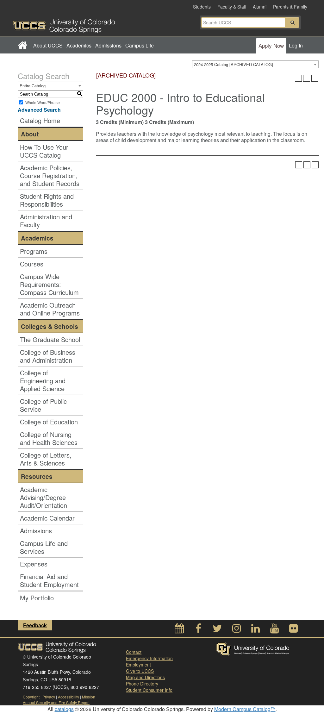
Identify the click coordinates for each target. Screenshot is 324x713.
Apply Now (271, 45)
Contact (133, 652)
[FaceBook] (198, 630)
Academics (78, 45)
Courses (31, 263)
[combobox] (255, 64)
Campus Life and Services (44, 547)
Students (202, 6)
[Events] (179, 630)
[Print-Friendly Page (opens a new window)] (306, 78)
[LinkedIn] (255, 630)
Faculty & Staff (231, 6)
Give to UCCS (140, 671)
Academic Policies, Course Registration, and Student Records (49, 175)
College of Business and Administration (47, 356)
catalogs (64, 709)
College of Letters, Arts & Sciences (46, 458)
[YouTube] (274, 630)
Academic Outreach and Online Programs (50, 308)
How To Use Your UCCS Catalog (44, 150)
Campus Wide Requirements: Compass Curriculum (49, 284)
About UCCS (48, 45)
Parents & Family (290, 6)
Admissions (108, 45)
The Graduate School (50, 339)
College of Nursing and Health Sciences (49, 438)
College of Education (49, 421)
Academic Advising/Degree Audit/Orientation (43, 497)
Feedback (35, 625)
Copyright (31, 696)
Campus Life (139, 45)
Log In (296, 45)
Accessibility (68, 696)
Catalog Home (40, 120)
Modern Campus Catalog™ (245, 709)
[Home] (22, 45)
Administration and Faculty (46, 220)
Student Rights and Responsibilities (47, 200)
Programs (33, 251)
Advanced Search (39, 109)
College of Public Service (43, 405)
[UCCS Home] (87, 24)
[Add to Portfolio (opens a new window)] (298, 78)
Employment (138, 664)
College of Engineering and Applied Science (42, 380)
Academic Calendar (47, 517)
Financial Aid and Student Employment (49, 580)
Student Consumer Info (149, 690)
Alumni (259, 6)
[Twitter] (217, 630)
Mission (88, 696)
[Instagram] (236, 630)
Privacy (48, 696)
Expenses (33, 563)
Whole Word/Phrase (42, 102)
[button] (292, 22)
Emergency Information (149, 658)
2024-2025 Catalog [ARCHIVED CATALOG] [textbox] (233, 64)
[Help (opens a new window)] (314, 78)
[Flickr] (293, 630)
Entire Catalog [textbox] (33, 86)
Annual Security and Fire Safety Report (56, 702)
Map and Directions (145, 677)
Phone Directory (142, 683)
